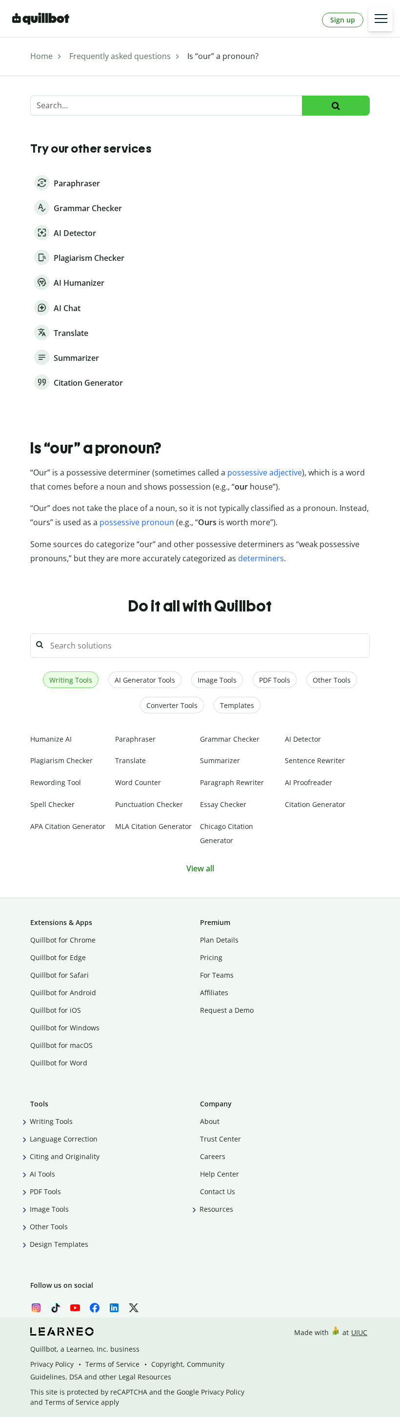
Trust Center (220, 1138)
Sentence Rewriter (315, 760)
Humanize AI (51, 739)
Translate (130, 760)
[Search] (336, 106)
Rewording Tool (55, 782)
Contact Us (217, 1191)
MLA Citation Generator (153, 826)
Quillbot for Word (58, 1062)
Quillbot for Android (63, 992)
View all (200, 868)
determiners (261, 558)
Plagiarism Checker (61, 760)
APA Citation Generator (67, 826)
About (210, 1121)
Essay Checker (223, 804)
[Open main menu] (380, 19)
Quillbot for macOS (61, 1045)
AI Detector (303, 739)
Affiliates (214, 992)
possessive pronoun (137, 522)
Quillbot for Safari (59, 975)
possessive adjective (264, 472)
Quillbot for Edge (58, 957)
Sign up (342, 19)
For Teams (217, 975)
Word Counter (138, 782)
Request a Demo (227, 1010)
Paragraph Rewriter (232, 782)
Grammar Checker (230, 739)
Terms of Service (112, 1364)
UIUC (359, 1332)
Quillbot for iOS (55, 1010)
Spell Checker (52, 804)
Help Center (219, 1174)
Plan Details (219, 940)
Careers (212, 1156)
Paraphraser (135, 739)
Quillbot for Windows (65, 1027)
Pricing (211, 957)
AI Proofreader (308, 782)
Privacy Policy (52, 1364)
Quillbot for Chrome (63, 940)
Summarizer (220, 760)
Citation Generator (315, 804)
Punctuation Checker (149, 804)
